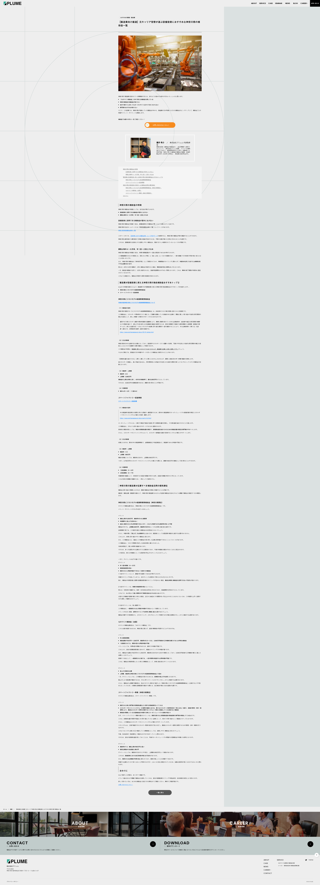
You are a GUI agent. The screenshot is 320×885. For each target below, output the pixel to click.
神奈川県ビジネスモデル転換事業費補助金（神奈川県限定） (144, 188)
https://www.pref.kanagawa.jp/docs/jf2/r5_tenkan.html (137, 332)
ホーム (5, 809)
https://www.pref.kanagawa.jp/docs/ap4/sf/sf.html (135, 418)
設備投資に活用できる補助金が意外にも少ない (140, 172)
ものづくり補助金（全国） (134, 190)
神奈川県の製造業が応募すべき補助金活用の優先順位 (139, 185)
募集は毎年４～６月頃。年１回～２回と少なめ (140, 174)
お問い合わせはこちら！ (125, 784)
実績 (11, 809)
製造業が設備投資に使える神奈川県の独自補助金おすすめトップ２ (143, 177)
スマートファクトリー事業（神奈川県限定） (139, 193)
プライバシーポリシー (12, 882)
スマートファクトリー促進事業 (135, 182)
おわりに (125, 196)
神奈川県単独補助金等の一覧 (127, 230)
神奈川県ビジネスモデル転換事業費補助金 (138, 180)
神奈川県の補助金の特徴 (130, 169)
